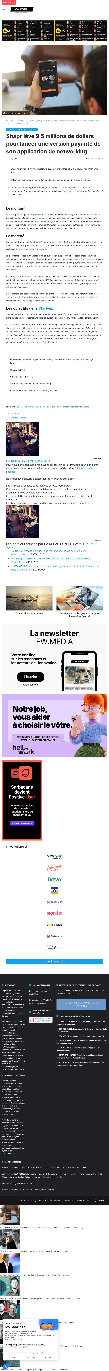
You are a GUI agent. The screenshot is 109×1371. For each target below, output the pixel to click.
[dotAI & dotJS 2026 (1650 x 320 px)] (54, 30)
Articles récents (18, 417)
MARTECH (33, 129)
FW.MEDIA (18, 991)
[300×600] (22, 840)
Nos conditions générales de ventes (17, 1183)
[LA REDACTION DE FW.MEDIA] (22, 455)
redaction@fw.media (37, 1003)
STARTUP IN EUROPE (67, 1055)
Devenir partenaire (54, 961)
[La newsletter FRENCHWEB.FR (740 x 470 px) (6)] (54, 690)
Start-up (45, 308)
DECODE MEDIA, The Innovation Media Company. (70, 1200)
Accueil (11, 121)
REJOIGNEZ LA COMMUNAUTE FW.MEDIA (81, 1004)
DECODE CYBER (65, 1029)
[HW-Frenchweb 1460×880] (54, 757)
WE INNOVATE (65, 1062)
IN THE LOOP (22, 129)
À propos (15, 413)
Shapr (19, 214)
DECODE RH (64, 1036)
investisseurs (42, 218)
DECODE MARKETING (68, 1040)
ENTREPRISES (21, 121)
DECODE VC (64, 1048)
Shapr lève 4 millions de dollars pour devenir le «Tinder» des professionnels (53, 406)
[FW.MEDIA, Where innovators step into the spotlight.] (22, 10)
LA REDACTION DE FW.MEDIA (28, 461)
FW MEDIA (63, 1022)
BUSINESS (32, 121)
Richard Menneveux (33, 1177)
